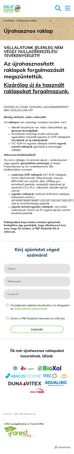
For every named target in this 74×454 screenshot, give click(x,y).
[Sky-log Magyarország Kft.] (37, 391)
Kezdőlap (9, 20)
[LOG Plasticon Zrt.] (15, 368)
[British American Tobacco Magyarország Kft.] (64, 375)
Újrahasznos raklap (27, 20)
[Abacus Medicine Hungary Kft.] (23, 375)
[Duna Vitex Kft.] (25, 383)
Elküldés (37, 330)
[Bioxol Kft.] (49, 368)
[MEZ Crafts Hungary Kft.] (50, 375)
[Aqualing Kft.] (56, 383)
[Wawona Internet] (62, 447)
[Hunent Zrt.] (27, 368)
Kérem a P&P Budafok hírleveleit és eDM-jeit (37, 318)
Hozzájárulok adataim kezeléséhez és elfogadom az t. (40, 307)
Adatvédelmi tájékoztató (30, 308)
